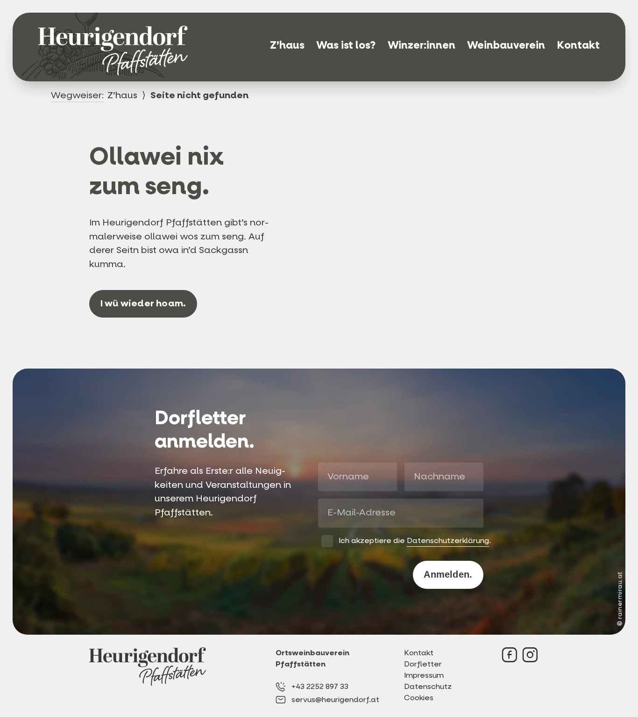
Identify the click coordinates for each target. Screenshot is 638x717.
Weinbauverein (506, 45)
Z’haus (287, 45)
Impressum (424, 675)
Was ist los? (346, 45)
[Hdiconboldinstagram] (530, 655)
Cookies (418, 698)
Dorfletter (423, 664)
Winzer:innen (421, 45)
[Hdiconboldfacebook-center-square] (509, 655)
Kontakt (578, 45)
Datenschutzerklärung (448, 540)
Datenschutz (427, 686)
